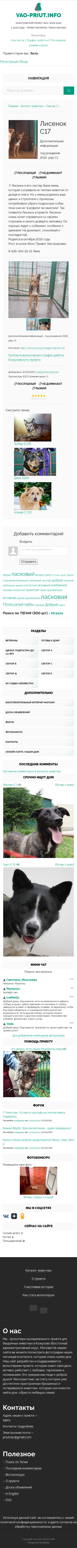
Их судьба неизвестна (19, 683)
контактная (19, 590)
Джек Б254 (21, 478)
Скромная (69, 580)
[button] (65, 290)
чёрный (7, 575)
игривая (7, 589)
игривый (39, 604)
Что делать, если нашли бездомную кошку (37, 1048)
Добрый (51, 604)
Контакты (17, 40)
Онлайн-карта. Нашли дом (22, 752)
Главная (13, 106)
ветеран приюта (44, 575)
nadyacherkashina (47, 371)
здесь (6, 1420)
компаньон (59, 585)
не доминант (52, 173)
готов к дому (59, 575)
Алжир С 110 (23, 512)
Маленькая (22, 580)
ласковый (23, 574)
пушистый (32, 589)
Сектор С (52, 106)
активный (44, 585)
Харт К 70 (9, 864)
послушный (26, 173)
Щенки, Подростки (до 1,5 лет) (20, 652)
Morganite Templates (38, 1542)
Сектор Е (46, 673)
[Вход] (36, 542)
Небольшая (9, 585)
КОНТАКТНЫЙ (30, 585)
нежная (19, 585)
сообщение (19, 1120)
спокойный (35, 580)
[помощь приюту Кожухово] (26, 1074)
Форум (10, 722)
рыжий (41, 177)
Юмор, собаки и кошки (38, 1197)
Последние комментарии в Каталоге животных (32, 771)
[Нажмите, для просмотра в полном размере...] (23, 139)
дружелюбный (54, 590)
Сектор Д (11, 673)
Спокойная (9, 580)
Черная (70, 575)
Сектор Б (11, 663)
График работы (37, 40)
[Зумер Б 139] (32, 427)
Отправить (28, 561)
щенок (62, 605)
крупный (46, 580)
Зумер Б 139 (22, 443)
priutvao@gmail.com (17, 1437)
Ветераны (12, 640)
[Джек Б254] (35, 462)
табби (29, 604)
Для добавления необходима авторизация (39, 1035)
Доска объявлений (18, 712)
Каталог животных (32, 106)
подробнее (25, 1426)
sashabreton (35, 1120)
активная (9, 598)
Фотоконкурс (14, 732)
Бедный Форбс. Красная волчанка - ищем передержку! (37, 1128)
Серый (42, 590)
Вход (23, 61)
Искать (57, 613)
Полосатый (13, 604)
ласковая (54, 596)
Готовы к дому (50, 640)
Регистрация (9, 61)
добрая (57, 580)
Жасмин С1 (10, 784)
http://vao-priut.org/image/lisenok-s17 (42, 347)
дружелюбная (32, 598)
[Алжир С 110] (32, 496)
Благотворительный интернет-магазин (30, 702)
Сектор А (46, 650)
